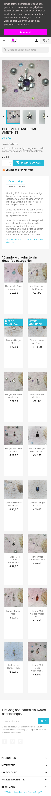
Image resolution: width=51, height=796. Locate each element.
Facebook (4, 741)
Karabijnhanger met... (13, 612)
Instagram (20, 741)
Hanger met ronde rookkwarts (14, 559)
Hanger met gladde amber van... (37, 614)
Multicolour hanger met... (13, 666)
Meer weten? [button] (22, 24)
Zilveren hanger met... (14, 341)
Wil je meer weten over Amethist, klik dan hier (24, 241)
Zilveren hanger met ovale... (37, 341)
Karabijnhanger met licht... (37, 396)
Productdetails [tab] (17, 186)
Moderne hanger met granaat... (37, 450)
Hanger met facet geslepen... (14, 396)
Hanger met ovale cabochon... (14, 450)
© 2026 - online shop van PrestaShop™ (22, 792)
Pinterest (12, 741)
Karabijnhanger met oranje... (37, 287)
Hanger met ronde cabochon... (37, 668)
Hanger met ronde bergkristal (37, 558)
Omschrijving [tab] (15, 181)
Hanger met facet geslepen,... (14, 287)
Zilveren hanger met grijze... (14, 504)
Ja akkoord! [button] (25, 32)
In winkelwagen (28, 162)
